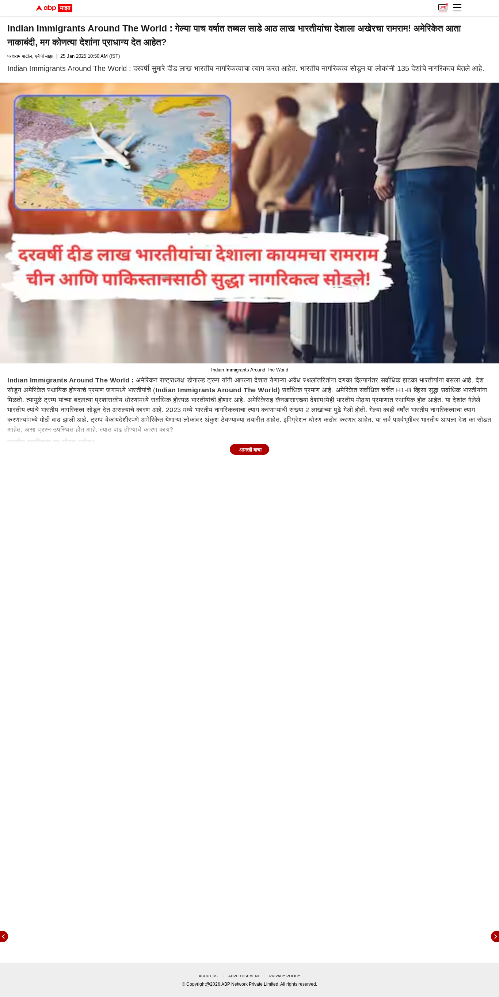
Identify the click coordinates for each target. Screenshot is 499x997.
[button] (457, 7)
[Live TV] (443, 5)
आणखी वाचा (250, 450)
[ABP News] (495, 936)
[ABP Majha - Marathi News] (54, 8)
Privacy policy (284, 976)
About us (208, 976)
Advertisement (244, 976)
